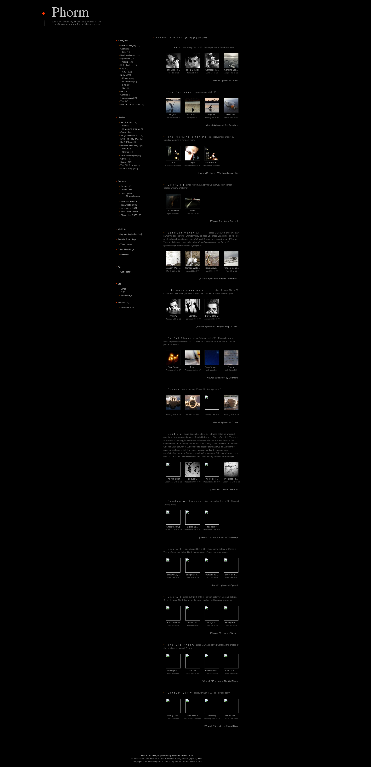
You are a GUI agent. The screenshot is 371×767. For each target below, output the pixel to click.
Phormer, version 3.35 (182, 755)
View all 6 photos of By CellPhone (223, 378)
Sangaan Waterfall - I (201, 239)
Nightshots (126, 58)
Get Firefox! (126, 272)
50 (199, 37)
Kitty (125, 52)
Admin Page (126, 295)
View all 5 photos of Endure (226, 422)
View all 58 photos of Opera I (225, 633)
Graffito (127, 152)
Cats (124, 49)
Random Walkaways (131, 145)
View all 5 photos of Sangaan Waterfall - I (219, 278)
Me (123, 91)
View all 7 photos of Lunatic (226, 80)
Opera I (125, 162)
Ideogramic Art (128, 98)
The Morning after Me (131, 129)
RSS (123, 292)
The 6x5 (125, 101)
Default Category (129, 45)
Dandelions (129, 81)
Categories (123, 40)
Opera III (125, 132)
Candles (125, 95)
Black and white (129, 55)
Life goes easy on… (131, 139)
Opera (127, 62)
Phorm (70, 11)
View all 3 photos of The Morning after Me (219, 173)
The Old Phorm (129, 165)
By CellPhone (127, 142)
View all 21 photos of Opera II (225, 585)
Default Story (128, 168)
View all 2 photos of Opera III (225, 221)
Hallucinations (128, 65)
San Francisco (128, 122)
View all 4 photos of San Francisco (222, 125)
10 (190, 37)
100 (205, 37)
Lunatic (126, 125)
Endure (126, 148)
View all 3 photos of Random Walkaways (219, 537)
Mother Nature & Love (131, 104)
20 (195, 37)
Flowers (127, 78)
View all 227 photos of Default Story (222, 726)
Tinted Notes (126, 244)
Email (123, 289)
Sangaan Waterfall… (131, 135)
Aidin (199, 758)
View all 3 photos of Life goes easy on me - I (218, 326)
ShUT (126, 72)
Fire (125, 85)
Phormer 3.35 (127, 307)
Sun (125, 88)
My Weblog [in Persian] (131, 234)
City (123, 68)
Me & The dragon (130, 155)
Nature (125, 75)
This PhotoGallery (149, 755)
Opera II (125, 159)
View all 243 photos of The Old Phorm (221, 681)
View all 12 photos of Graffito (225, 489)
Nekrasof (124, 254)
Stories (121, 117)
